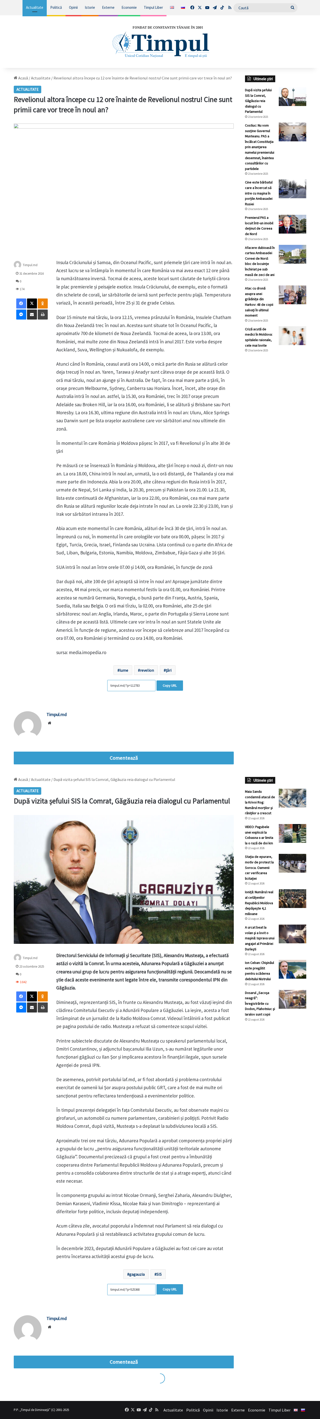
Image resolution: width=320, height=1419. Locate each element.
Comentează (124, 758)
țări (169, 670)
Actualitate (34, 7)
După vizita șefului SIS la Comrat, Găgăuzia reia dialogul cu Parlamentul (258, 101)
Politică (56, 7)
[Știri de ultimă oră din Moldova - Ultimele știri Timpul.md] (160, 41)
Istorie (90, 7)
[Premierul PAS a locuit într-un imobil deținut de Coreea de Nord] (292, 224)
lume (124, 670)
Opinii (73, 7)
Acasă (23, 77)
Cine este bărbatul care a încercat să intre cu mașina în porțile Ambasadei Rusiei (258, 193)
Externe (108, 7)
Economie (129, 7)
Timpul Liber (153, 7)
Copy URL (170, 685)
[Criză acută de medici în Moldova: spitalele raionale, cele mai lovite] (292, 335)
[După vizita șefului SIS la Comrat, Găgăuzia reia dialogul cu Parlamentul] (292, 96)
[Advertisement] (275, 440)
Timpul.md (30, 265)
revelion (147, 670)
